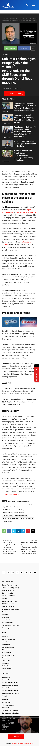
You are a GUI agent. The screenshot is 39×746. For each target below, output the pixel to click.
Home (4, 18)
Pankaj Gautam (7, 512)
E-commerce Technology (26, 212)
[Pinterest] (28, 531)
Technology (10, 18)
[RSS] (17, 572)
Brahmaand (11, 501)
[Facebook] (9, 531)
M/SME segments (23, 510)
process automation (19, 512)
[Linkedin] (18, 531)
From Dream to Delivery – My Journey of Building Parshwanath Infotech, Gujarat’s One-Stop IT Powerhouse (25, 132)
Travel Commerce (8, 521)
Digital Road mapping (26, 504)
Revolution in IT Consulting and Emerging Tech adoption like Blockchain (25, 143)
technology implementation (11, 518)
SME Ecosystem (7, 515)
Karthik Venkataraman (9, 510)
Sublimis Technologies (10, 494)
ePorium (20, 507)
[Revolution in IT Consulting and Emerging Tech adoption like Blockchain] (7, 143)
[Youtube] (35, 572)
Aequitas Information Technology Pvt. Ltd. (22, 743)
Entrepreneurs (6, 123)
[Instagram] (8, 572)
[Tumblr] (21, 572)
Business (5, 111)
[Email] (33, 531)
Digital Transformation (9, 507)
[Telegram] (23, 531)
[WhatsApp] (4, 531)
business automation (23, 501)
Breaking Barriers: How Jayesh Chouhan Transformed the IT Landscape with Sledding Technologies (23, 155)
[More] (32, 48)
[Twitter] (14, 531)
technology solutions (27, 518)
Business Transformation (10, 504)
